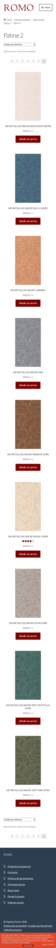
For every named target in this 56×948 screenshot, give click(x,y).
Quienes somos (16, 902)
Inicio (9, 19)
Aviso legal (13, 890)
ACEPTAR (28, 946)
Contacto (13, 872)
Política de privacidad (15, 925)
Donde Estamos (16, 896)
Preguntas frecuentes (19, 866)
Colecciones (38, 19)
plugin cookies (48, 944)
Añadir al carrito (28, 139)
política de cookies (39, 941)
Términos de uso (16, 884)
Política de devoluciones (20, 878)
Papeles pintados (22, 19)
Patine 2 (7, 23)
